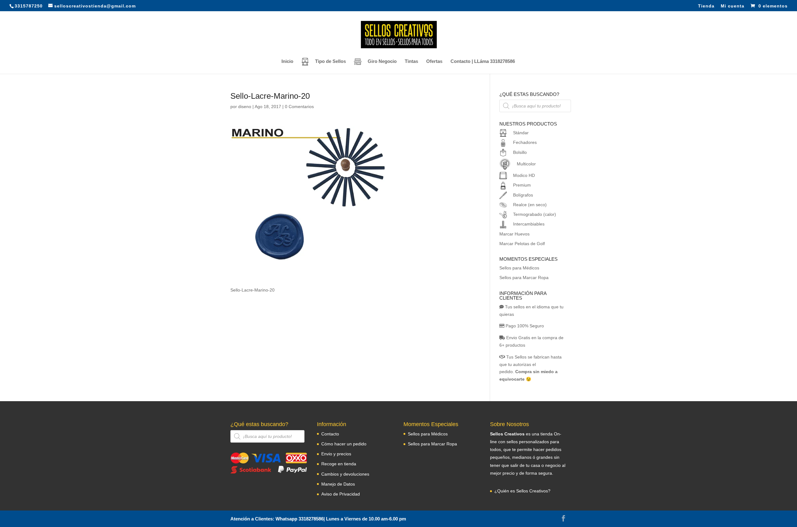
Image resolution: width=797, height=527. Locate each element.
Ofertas (434, 61)
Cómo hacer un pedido (343, 443)
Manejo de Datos (338, 484)
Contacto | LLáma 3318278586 (482, 61)
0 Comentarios (299, 106)
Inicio (287, 61)
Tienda (706, 6)
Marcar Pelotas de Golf (522, 243)
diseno (244, 106)
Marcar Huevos (514, 233)
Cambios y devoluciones (345, 474)
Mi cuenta (732, 6)
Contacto (330, 433)
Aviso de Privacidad (340, 493)
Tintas (411, 61)
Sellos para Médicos (519, 267)
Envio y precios (336, 453)
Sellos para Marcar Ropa (524, 277)
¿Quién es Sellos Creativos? (522, 490)
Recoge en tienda (338, 463)
